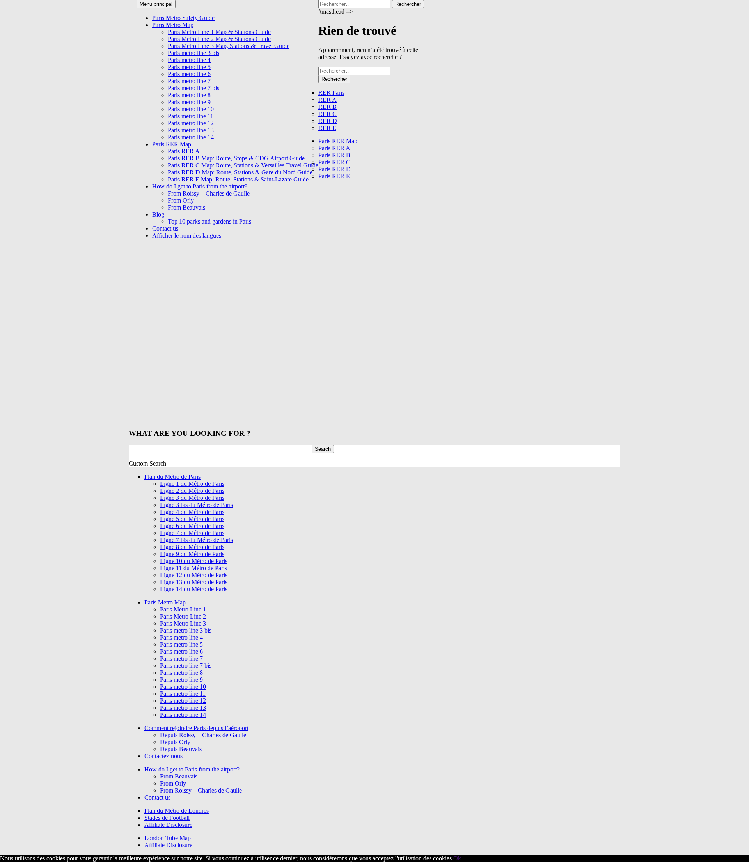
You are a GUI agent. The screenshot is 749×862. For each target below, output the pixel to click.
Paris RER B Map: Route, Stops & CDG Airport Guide (236, 158)
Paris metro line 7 (189, 81)
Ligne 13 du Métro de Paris (193, 582)
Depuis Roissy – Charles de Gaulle (203, 735)
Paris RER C (334, 162)
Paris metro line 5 (189, 67)
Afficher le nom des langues (186, 235)
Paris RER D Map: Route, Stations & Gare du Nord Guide (240, 172)
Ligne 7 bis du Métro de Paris (196, 540)
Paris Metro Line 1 (183, 609)
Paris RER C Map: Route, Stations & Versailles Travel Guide (243, 165)
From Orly (181, 200)
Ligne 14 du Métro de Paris (193, 589)
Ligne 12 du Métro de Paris (193, 575)
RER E (327, 127)
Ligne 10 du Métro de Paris (193, 561)
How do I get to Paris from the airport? (199, 186)
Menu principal (156, 4)
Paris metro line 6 (189, 74)
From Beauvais (186, 207)
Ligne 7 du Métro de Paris (192, 533)
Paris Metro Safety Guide (183, 17)
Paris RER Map (171, 144)
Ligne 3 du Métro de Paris (192, 497)
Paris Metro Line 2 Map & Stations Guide (219, 39)
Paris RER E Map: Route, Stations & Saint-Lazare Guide (238, 179)
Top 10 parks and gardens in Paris (209, 221)
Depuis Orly (175, 742)
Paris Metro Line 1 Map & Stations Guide (219, 31)
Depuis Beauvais (181, 749)
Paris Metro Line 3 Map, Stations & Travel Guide (228, 46)
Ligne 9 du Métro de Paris (192, 554)
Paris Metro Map (172, 24)
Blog (158, 214)
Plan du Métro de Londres (176, 810)
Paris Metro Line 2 (183, 616)
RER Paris (331, 92)
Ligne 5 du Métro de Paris (192, 518)
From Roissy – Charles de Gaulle (209, 193)
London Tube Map (167, 838)
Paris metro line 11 (190, 116)
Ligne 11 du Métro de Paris (193, 568)
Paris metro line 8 (189, 95)
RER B (327, 106)
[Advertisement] (376, 303)
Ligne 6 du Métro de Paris (192, 526)
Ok (457, 858)
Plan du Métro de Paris (172, 476)
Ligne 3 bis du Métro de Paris (196, 504)
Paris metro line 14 (191, 137)
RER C (327, 113)
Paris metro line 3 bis (193, 53)
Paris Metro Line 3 (183, 623)
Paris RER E (334, 176)
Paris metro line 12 (191, 123)
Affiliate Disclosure (168, 824)
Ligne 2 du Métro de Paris (192, 490)
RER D (327, 120)
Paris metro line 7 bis (193, 88)
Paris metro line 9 (189, 102)
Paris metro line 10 (191, 109)
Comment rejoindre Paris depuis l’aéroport (196, 728)
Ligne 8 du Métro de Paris (192, 547)
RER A (327, 99)
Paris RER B (334, 155)
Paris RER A (184, 151)
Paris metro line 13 (191, 130)
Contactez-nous (163, 756)
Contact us (165, 228)
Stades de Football (167, 817)
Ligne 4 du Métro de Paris (192, 511)
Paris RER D (334, 169)
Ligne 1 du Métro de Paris (192, 483)
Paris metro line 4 (189, 60)
